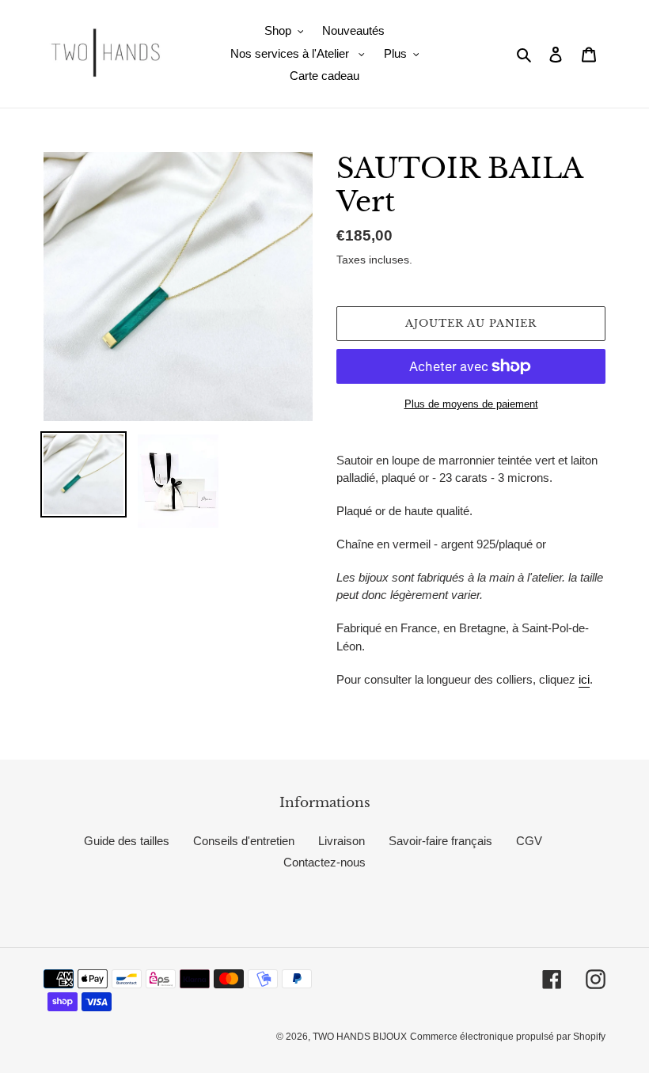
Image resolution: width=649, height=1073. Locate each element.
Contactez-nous (324, 862)
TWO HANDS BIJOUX (360, 1036)
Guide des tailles (126, 840)
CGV (529, 840)
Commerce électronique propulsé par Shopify (507, 1036)
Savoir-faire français (440, 840)
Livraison (341, 840)
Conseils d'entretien (243, 840)
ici (584, 679)
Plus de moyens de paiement (471, 404)
